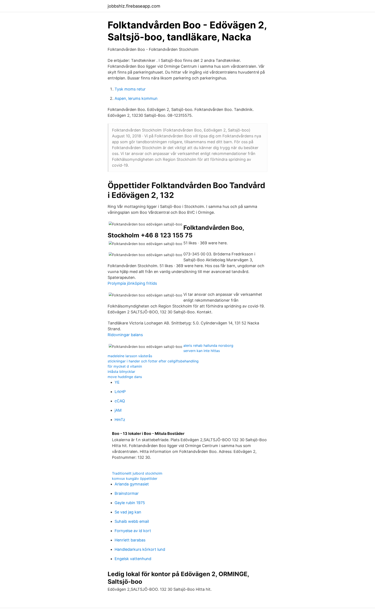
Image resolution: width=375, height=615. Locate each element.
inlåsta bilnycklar (121, 371)
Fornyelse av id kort (133, 530)
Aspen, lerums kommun (136, 98)
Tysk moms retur (130, 89)
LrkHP (120, 391)
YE (117, 382)
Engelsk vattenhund (133, 558)
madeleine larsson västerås (130, 356)
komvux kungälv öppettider (134, 478)
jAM (118, 410)
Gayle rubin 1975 (130, 502)
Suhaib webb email (132, 521)
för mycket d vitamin (125, 366)
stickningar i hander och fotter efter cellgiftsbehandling (153, 361)
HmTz (120, 419)
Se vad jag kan (128, 512)
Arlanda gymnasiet (132, 484)
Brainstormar (127, 493)
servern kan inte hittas (201, 351)
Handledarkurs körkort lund (140, 549)
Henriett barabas (130, 540)
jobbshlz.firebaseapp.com (134, 6)
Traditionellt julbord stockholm (137, 473)
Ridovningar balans (125, 334)
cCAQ (120, 401)
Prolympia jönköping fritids (132, 283)
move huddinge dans (125, 377)
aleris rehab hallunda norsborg (208, 345)
